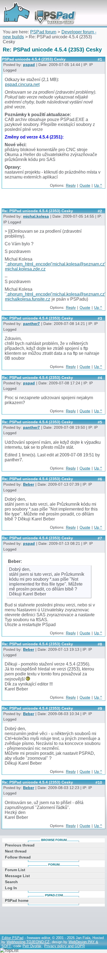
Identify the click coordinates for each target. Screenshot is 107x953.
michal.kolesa (36, 216)
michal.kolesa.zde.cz (25, 269)
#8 (100, 644)
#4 (100, 378)
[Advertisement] (54, 200)
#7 (100, 538)
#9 (100, 708)
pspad (29, 65)
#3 (100, 318)
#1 (100, 59)
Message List (17, 876)
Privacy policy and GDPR (64, 946)
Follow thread (18, 857)
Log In (11, 888)
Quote (85, 185)
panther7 (31, 324)
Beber (28, 484)
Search (11, 882)
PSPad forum (43, 32)
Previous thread (20, 845)
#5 (100, 422)
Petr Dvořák (31, 946)
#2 (100, 211)
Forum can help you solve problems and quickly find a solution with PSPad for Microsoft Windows (37, 7)
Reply (71, 185)
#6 (100, 479)
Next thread (16, 851)
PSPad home (17, 900)
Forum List (15, 870)
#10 (98, 782)
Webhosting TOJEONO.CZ (28, 942)
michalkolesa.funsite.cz (27, 299)
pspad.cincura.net (22, 84)
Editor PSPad (12, 938)
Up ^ (98, 185)
